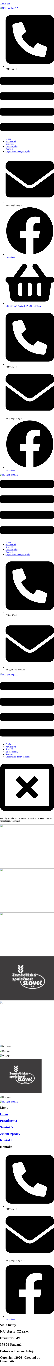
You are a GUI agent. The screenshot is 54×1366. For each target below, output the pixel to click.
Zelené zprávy (12, 146)
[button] (27, 104)
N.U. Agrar (5, 3)
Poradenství (11, 141)
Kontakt (9, 149)
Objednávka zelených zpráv (18, 151)
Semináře (10, 144)
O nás (8, 139)
